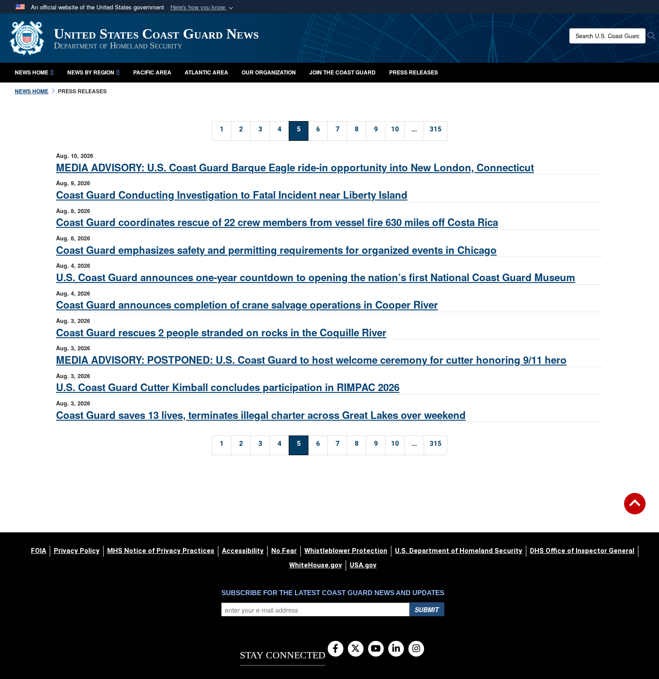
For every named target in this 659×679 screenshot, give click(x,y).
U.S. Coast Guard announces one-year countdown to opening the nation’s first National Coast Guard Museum (315, 277)
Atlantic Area (206, 72)
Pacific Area (152, 72)
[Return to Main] (635, 509)
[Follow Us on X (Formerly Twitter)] (356, 648)
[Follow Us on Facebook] (335, 648)
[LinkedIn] (396, 648)
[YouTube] (376, 648)
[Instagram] (416, 648)
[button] (202, 7)
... (414, 128)
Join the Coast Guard (342, 72)
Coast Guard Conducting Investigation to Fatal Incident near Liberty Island (232, 194)
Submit (427, 609)
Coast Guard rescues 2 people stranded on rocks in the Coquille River (221, 332)
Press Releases (413, 72)
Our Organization (269, 72)
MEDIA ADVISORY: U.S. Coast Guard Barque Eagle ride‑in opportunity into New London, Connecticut (295, 167)
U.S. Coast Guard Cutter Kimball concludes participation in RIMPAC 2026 (227, 387)
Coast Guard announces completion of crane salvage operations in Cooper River (247, 304)
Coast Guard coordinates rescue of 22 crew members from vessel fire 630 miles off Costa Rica (277, 222)
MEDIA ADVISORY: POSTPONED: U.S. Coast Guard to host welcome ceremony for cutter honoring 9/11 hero (311, 360)
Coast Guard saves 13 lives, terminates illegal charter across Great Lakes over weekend (261, 415)
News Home (31, 72)
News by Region (90, 72)
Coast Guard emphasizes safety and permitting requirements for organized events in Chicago (276, 250)
